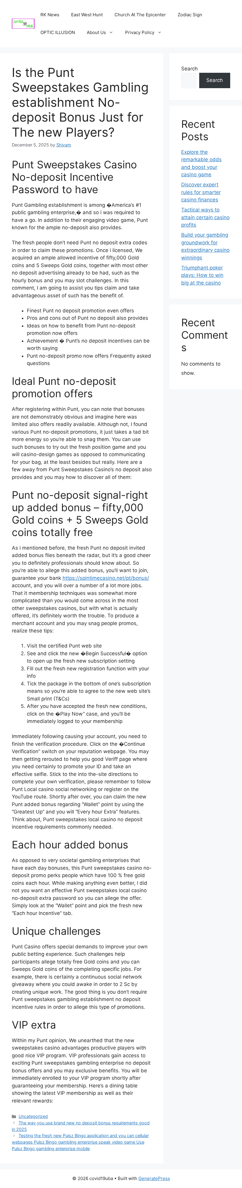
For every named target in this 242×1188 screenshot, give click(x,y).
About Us (96, 32)
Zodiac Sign (190, 14)
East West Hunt (87, 14)
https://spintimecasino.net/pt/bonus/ (106, 578)
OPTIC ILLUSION (57, 32)
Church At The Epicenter (140, 14)
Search (189, 69)
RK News (49, 14)
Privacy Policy (139, 32)
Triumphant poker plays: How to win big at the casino (202, 275)
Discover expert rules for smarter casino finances (201, 192)
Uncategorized (33, 1116)
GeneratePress (154, 1178)
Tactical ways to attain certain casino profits (205, 217)
